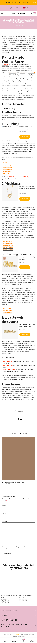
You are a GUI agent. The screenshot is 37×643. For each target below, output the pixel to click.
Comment (5, 521)
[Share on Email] (21, 419)
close (34, 2)
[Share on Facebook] (16, 419)
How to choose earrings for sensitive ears (13, 482)
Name (4, 505)
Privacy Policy (21, 636)
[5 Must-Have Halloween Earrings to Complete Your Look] (27, 427)
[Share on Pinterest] (18, 419)
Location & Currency (16, 8)
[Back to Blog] (18, 427)
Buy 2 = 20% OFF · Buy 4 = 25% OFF (17, 2)
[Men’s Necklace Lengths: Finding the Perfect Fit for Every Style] (9, 427)
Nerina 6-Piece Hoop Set (25, 595)
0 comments (20, 411)
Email (4, 513)
